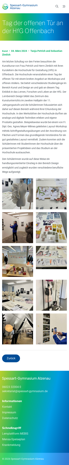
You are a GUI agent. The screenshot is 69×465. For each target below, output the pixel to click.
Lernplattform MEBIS (15, 433)
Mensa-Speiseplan (13, 439)
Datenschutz (10, 418)
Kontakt (7, 406)
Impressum (9, 412)
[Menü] (64, 6)
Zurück (11, 358)
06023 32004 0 (11, 387)
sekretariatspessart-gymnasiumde (25, 391)
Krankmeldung (11, 445)
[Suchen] (57, 6)
